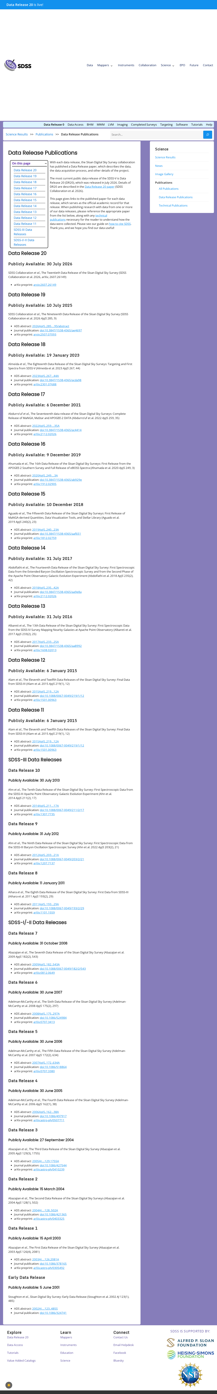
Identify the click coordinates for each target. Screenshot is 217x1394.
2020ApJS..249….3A (45, 475)
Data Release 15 (25, 200)
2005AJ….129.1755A (45, 1161)
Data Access (75, 124)
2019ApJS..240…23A (45, 530)
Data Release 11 (25, 224)
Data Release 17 (25, 188)
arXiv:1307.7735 (44, 814)
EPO (182, 65)
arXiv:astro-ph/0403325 (48, 1219)
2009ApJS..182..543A (46, 964)
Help (209, 124)
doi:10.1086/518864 (53, 1067)
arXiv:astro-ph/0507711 (48, 1120)
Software (182, 124)
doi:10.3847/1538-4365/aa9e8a (61, 592)
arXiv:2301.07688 (44, 384)
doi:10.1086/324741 (53, 1313)
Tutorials (197, 124)
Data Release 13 (25, 212)
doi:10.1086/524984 (53, 1018)
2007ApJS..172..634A (46, 1063)
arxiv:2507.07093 (44, 334)
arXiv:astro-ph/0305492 (48, 1268)
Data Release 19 (25, 176)
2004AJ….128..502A (45, 1210)
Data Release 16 (25, 194)
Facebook (119, 1353)
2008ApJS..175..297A (46, 1014)
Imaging (122, 124)
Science (166, 65)
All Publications (169, 189)
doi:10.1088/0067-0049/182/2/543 (63, 969)
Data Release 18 (25, 182)
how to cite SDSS (120, 224)
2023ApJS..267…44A (45, 376)
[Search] (207, 135)
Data (90, 65)
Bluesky (118, 1360)
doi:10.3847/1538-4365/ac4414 (61, 430)
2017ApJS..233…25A (45, 642)
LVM (111, 124)
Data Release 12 (25, 218)
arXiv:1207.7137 (44, 863)
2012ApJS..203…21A (45, 855)
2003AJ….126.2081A (45, 1259)
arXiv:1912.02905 (44, 484)
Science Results (17, 134)
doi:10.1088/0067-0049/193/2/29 (62, 908)
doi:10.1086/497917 (53, 1116)
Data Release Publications (176, 197)
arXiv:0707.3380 (44, 1071)
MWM (101, 124)
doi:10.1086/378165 (53, 1264)
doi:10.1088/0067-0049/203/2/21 (62, 859)
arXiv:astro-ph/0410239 (48, 1169)
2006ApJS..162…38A (45, 1112)
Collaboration (147, 65)
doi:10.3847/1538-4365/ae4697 (61, 330)
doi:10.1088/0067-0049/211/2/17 (62, 810)
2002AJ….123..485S (45, 1309)
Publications (44, 134)
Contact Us (120, 1337)
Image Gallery (164, 174)
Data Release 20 (19, 4)
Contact (208, 65)
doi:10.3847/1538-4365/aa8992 (61, 646)
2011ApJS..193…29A (45, 904)
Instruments (126, 65)
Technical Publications (173, 205)
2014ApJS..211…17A (45, 806)
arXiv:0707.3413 (44, 1022)
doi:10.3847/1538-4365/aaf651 (60, 534)
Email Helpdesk (123, 1345)
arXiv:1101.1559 (44, 912)
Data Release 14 (25, 206)
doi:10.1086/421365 (53, 1214)
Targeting (166, 124)
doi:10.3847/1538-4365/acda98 (60, 380)
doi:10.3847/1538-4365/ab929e (61, 480)
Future (194, 65)
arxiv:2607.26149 (44, 285)
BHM (90, 124)
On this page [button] (21, 163)
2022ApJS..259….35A (46, 426)
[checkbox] (8, 1385)
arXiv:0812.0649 (44, 973)
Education (66, 1353)
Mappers (103, 65)
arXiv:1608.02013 (44, 650)
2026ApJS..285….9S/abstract (50, 326)
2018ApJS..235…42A (45, 588)
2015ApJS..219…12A (45, 691)
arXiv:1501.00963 (44, 700)
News (159, 166)
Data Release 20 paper (100, 187)
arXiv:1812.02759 (44, 538)
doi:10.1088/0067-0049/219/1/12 (62, 696)
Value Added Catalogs (21, 1360)
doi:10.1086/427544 (53, 1165)
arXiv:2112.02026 (44, 434)
